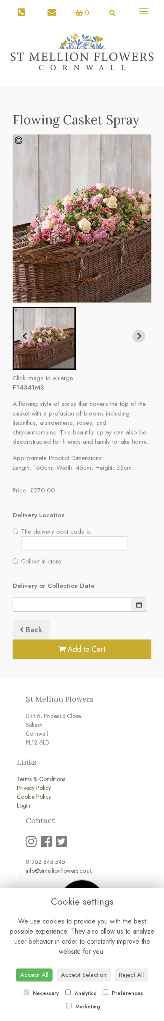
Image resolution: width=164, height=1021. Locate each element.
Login (23, 805)
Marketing (87, 1006)
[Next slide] (138, 336)
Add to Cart (86, 649)
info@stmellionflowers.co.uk (59, 870)
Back (33, 629)
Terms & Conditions (41, 779)
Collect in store (41, 561)
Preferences (126, 993)
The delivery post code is (56, 531)
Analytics (84, 993)
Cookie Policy (34, 796)
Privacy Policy (34, 788)
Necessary (45, 993)
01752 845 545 (45, 862)
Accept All (34, 974)
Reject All (131, 974)
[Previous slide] (25, 336)
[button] (44, 338)
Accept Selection (83, 974)
